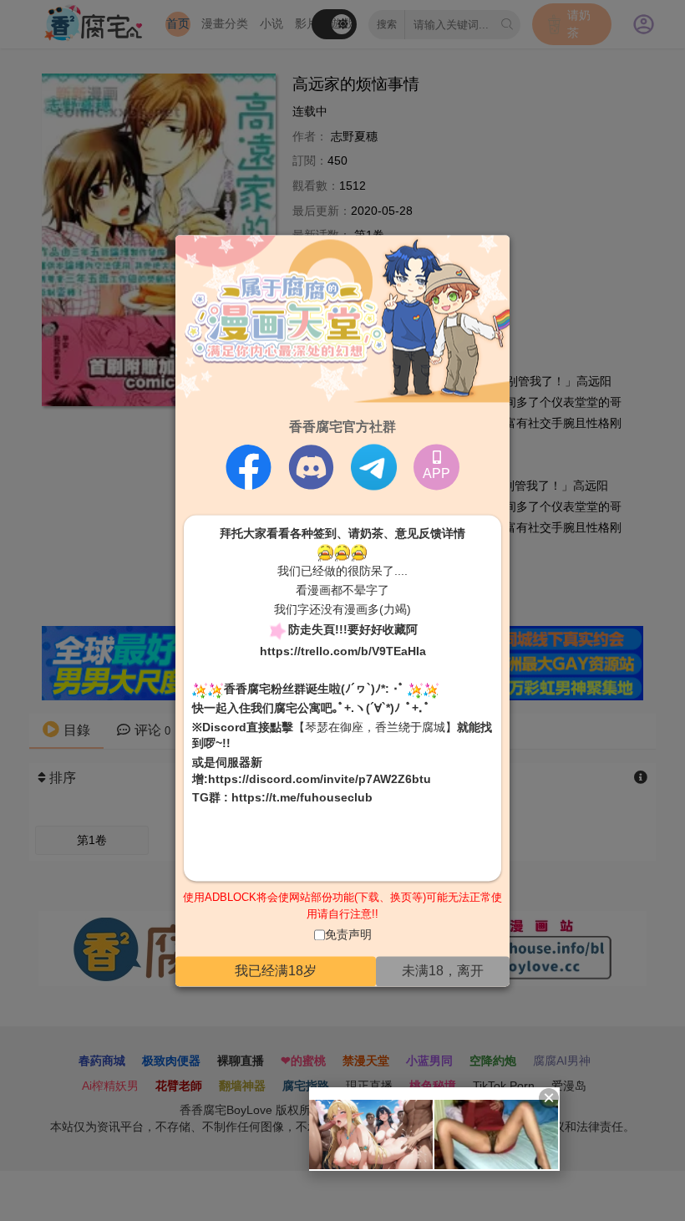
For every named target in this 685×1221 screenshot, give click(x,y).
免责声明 (348, 935)
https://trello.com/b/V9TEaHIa (343, 652)
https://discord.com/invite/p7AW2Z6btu (319, 779)
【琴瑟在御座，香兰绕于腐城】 (375, 727)
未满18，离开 (443, 971)
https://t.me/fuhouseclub (302, 798)
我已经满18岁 (276, 971)
